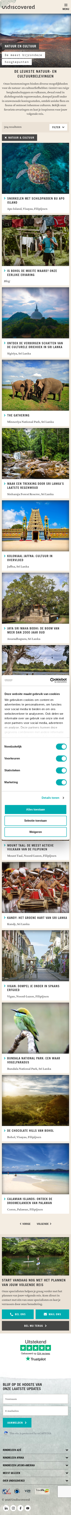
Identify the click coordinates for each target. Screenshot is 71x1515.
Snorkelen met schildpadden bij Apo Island (36, 200)
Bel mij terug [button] (34, 1326)
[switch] (61, 758)
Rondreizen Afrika (13, 1458)
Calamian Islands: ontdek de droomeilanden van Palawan (29, 1201)
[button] (18, 1314)
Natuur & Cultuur (20, 137)
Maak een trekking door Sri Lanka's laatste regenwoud (35, 485)
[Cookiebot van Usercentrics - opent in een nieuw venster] (50, 680)
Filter (56, 127)
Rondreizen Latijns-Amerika (19, 1465)
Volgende (43, 1224)
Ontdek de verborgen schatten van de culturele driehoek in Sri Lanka (35, 345)
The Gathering (18, 415)
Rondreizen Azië (12, 1450)
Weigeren (35, 831)
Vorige (26, 1224)
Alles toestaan (35, 809)
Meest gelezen (11, 1473)
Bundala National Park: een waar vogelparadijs (33, 1060)
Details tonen (50, 797)
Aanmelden (15, 1423)
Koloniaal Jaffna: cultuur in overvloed (30, 558)
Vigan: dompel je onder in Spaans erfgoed (33, 988)
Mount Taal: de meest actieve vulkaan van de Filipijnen (30, 847)
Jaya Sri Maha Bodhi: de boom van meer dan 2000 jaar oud (33, 630)
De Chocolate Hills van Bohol (30, 1130)
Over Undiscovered (14, 1481)
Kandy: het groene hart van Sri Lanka (37, 917)
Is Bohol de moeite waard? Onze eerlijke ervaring (32, 273)
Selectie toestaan (35, 820)
